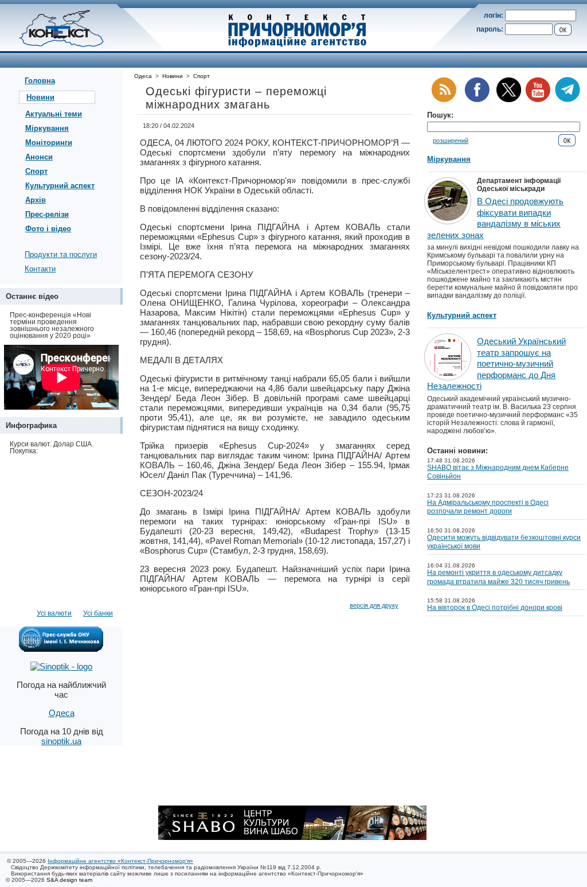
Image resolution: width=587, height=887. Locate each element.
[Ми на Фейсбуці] (477, 100)
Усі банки (98, 613)
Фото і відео (48, 228)
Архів (35, 200)
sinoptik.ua (61, 741)
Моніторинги (48, 142)
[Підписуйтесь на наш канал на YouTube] (537, 100)
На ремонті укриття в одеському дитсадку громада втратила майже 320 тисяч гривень (498, 577)
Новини (40, 97)
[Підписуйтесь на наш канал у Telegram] (567, 100)
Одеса (143, 76)
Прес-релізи (47, 214)
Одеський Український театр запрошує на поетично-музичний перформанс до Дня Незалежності (496, 363)
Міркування (47, 128)
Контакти (40, 268)
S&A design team (69, 880)
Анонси (39, 157)
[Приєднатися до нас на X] (509, 100)
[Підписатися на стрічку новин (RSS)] (443, 100)
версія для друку (374, 605)
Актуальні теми (53, 114)
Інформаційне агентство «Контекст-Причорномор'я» (120, 861)
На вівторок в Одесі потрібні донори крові (494, 608)
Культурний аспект (60, 185)
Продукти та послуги (61, 254)
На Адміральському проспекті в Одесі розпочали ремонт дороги (488, 507)
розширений (450, 140)
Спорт (36, 171)
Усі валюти (54, 613)
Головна (40, 80)
